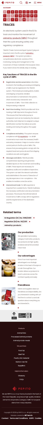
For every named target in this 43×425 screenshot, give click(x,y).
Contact (5, 418)
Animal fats (21, 333)
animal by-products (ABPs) (15, 38)
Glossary (7, 8)
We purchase (21, 346)
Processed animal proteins (21, 337)
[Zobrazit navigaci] (38, 2)
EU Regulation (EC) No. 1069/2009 (17, 218)
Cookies (38, 418)
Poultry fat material (21, 358)
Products (21, 328)
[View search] (21, 2)
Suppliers (21, 365)
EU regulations (23, 136)
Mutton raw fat (21, 362)
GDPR (31, 418)
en (30, 2)
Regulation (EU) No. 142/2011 (15, 221)
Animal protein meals (21, 340)
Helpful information (21, 371)
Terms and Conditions (19, 418)
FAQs (21, 379)
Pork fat (21, 350)
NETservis (28, 415)
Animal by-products (12, 225)
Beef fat (21, 354)
